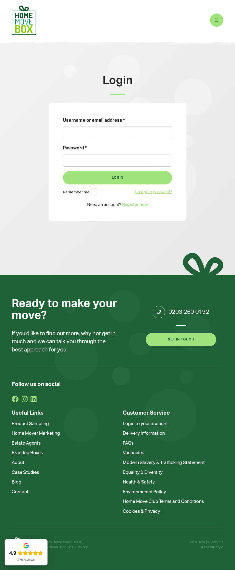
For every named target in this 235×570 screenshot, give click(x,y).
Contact (20, 492)
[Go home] (24, 20)
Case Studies (25, 472)
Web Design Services (206, 542)
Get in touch (181, 339)
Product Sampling (30, 423)
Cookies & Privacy (141, 511)
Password (75, 148)
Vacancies (133, 453)
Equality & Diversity (142, 472)
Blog (16, 482)
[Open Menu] (216, 20)
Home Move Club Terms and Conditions (163, 501)
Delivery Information (144, 433)
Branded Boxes (27, 453)
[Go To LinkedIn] (33, 399)
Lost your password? (153, 192)
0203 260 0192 (188, 312)
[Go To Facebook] (15, 399)
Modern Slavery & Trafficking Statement (164, 462)
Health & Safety (139, 482)
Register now (135, 204)
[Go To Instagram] (25, 399)
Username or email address (94, 120)
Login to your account (145, 423)
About (18, 462)
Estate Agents (26, 443)
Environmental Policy (144, 492)
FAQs (128, 443)
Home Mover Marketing (36, 433)
